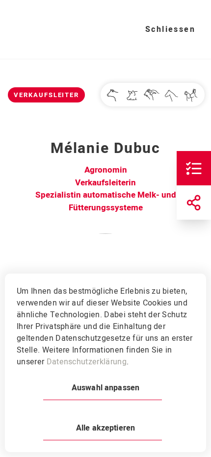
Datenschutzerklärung (87, 362)
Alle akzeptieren (105, 428)
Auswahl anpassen (105, 388)
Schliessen (170, 29)
